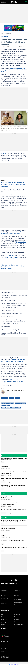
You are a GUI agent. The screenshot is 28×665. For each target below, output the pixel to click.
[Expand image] (27, 111)
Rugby (2, 461)
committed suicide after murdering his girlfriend (14, 360)
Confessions (3, 475)
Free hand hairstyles (20, 403)
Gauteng (17, 398)
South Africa (8, 33)
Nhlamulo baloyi (5, 405)
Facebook (11, 255)
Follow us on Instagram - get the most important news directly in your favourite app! (13, 381)
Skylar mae (11, 403)
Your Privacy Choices (15, 664)
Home (2, 33)
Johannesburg (4, 398)
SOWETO (3, 153)
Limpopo (14, 359)
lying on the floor (20, 242)
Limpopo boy (4, 403)
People (2, 523)
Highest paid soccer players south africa (10, 407)
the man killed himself (11, 257)
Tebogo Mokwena (15, 46)
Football (2, 468)
